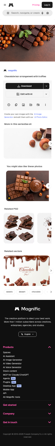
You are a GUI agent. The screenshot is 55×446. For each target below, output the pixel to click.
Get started (9, 404)
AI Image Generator (12, 359)
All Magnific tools (11, 397)
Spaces (6, 352)
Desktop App (12, 386)
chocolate (36, 292)
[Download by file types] (46, 86)
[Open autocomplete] (7, 13)
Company (8, 413)
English (27, 334)
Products (8, 347)
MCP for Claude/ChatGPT (16, 374)
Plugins (9, 382)
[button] (27, 334)
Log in (47, 5)
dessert (22, 292)
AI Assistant (9, 356)
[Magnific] (27, 309)
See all (28, 124)
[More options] (45, 105)
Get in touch (10, 422)
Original (19, 26)
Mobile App (8, 389)
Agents (9, 378)
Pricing (36, 5)
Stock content (10, 371)
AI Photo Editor (40, 117)
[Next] (51, 143)
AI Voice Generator (12, 367)
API (4, 393)
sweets (9, 292)
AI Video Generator (12, 363)
